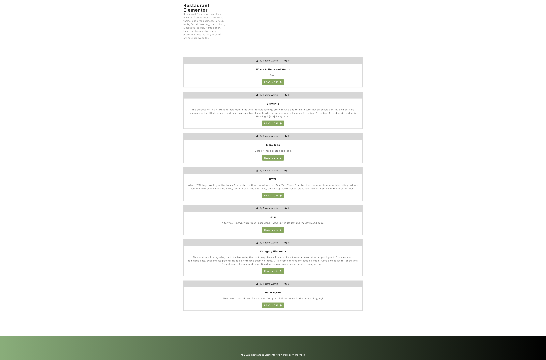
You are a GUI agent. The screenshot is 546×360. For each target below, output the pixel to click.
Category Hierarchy (273, 251)
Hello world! (273, 292)
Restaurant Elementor (196, 8)
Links (273, 217)
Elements (273, 103)
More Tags (273, 145)
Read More (271, 82)
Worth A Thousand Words (273, 69)
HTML (273, 179)
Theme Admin (270, 60)
